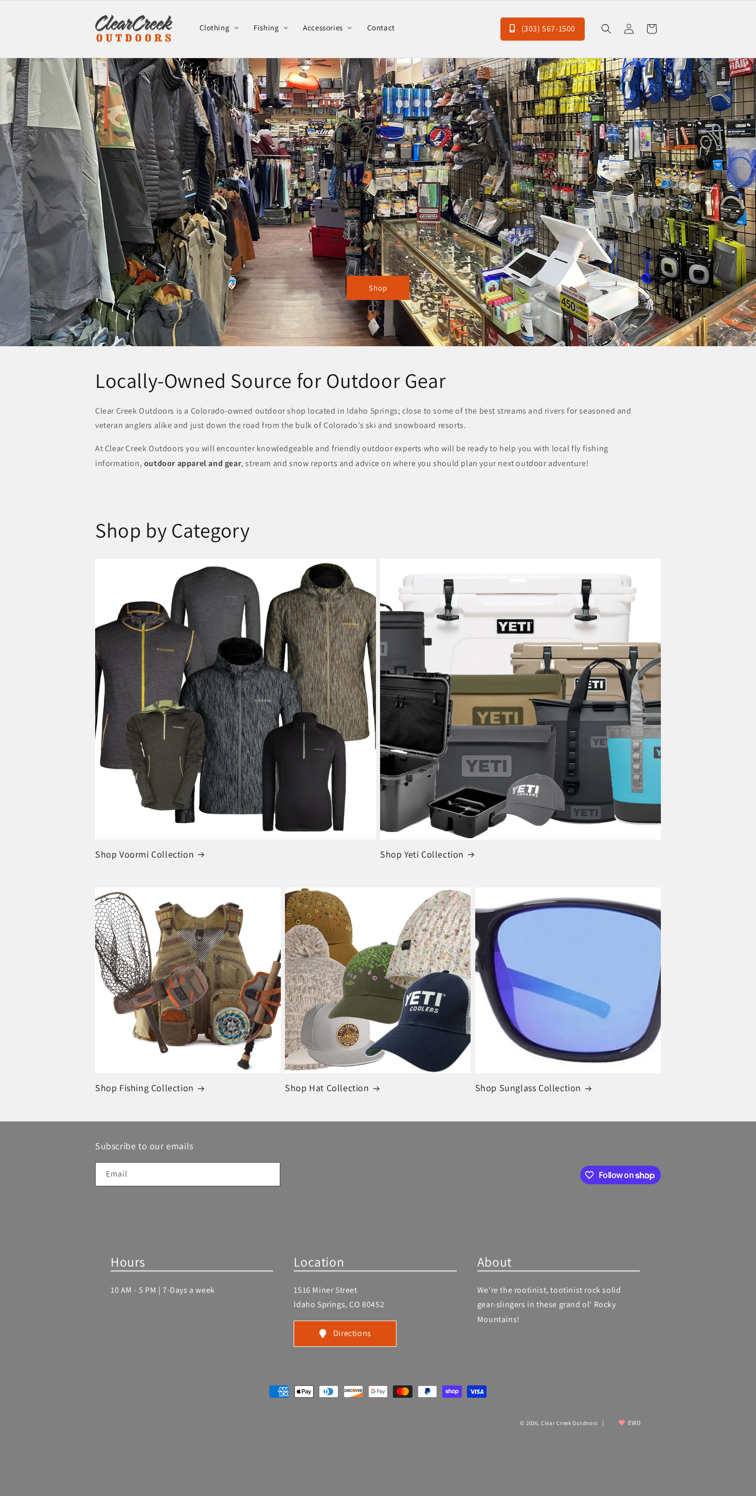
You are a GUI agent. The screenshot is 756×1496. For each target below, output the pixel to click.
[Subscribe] (268, 1174)
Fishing (267, 27)
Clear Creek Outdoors (569, 1423)
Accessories (324, 27)
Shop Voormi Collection (144, 854)
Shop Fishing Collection (144, 1088)
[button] (606, 28)
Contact (381, 27)
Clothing (215, 27)
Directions (352, 1333)
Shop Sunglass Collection (528, 1088)
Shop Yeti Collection (422, 854)
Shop (378, 287)
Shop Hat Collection (327, 1088)
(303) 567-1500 (547, 28)
